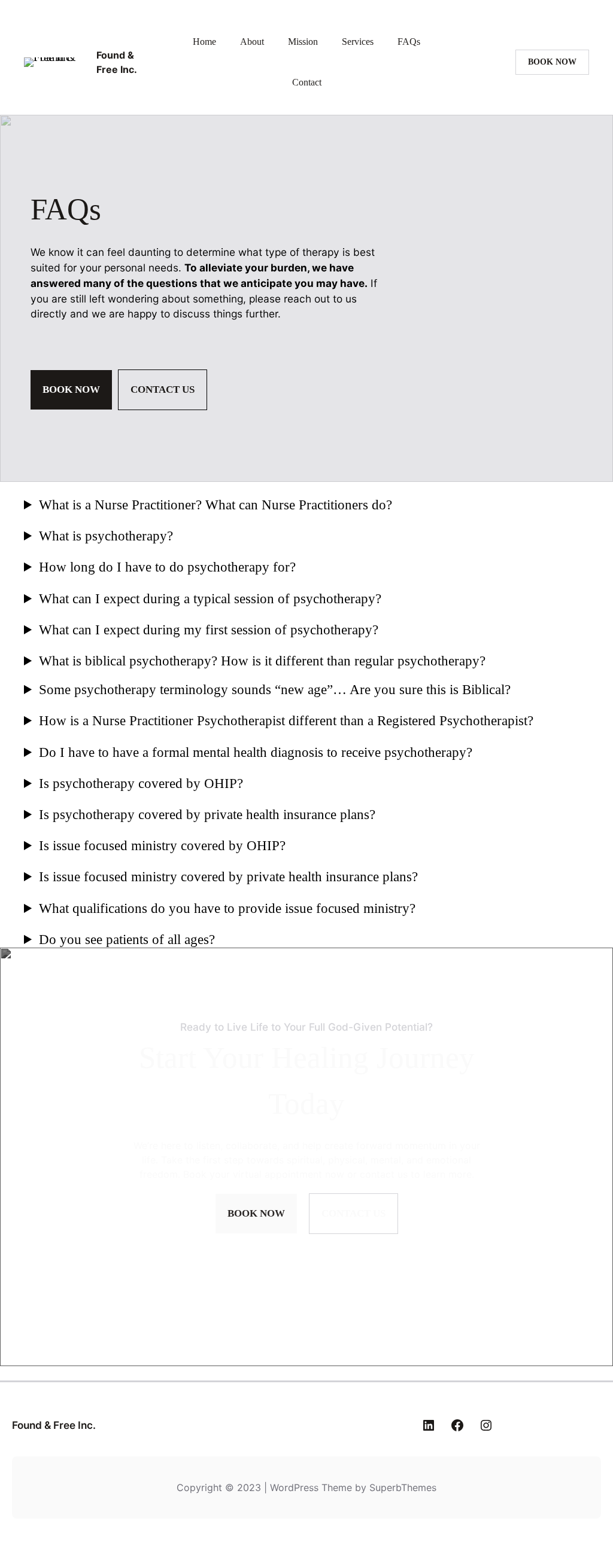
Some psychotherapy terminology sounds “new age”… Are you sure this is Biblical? (275, 689)
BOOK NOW (552, 61)
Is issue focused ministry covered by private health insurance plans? (228, 876)
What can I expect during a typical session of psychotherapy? (210, 598)
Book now (256, 1213)
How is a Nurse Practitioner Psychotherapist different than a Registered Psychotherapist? (286, 720)
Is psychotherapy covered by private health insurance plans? (207, 814)
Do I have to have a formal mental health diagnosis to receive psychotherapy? (255, 752)
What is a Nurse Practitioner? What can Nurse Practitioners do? (215, 504)
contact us (163, 389)
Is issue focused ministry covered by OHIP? (162, 845)
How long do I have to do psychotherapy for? (167, 567)
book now (71, 389)
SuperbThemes (402, 1487)
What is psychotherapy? (106, 535)
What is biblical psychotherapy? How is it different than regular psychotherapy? (262, 660)
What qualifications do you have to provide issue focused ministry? (227, 908)
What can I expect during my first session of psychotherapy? (208, 629)
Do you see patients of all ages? (127, 939)
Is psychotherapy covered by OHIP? (141, 783)
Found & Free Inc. (54, 1425)
